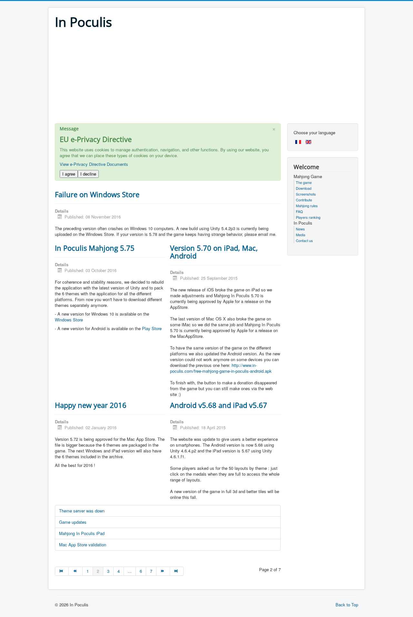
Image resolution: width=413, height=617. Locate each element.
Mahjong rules (307, 205)
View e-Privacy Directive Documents (94, 164)
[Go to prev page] (75, 571)
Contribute (304, 199)
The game (304, 182)
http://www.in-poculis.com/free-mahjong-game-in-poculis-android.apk (221, 368)
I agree (68, 174)
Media (300, 234)
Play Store (152, 328)
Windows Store (69, 320)
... (130, 571)
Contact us (304, 240)
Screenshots (306, 194)
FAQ (299, 211)
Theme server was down (82, 511)
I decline (88, 174)
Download (303, 188)
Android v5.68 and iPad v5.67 (218, 405)
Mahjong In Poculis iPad (82, 533)
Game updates (72, 522)
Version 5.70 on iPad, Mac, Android (214, 251)
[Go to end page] (177, 571)
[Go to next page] (163, 571)
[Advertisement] (206, 78)
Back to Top (347, 605)
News (300, 228)
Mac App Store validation (82, 544)
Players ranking (308, 217)
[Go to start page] (62, 571)
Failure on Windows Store (97, 194)
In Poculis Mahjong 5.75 (95, 248)
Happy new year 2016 (90, 405)
